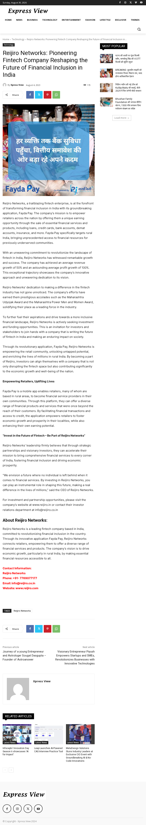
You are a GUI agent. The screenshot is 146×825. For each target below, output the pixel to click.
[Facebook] (120, 3)
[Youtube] (141, 3)
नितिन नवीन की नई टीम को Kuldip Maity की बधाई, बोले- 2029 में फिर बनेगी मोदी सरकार (128, 87)
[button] (138, 29)
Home (6, 39)
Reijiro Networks (22, 610)
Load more (120, 117)
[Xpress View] (5, 85)
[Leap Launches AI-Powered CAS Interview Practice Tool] (48, 734)
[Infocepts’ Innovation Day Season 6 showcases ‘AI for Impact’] (17, 734)
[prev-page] (5, 770)
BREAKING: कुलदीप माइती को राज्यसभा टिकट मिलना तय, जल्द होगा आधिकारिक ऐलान (128, 73)
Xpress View (17, 84)
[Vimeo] (136, 3)
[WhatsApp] (56, 95)
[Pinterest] (47, 95)
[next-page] (11, 770)
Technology (18, 39)
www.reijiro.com (27, 588)
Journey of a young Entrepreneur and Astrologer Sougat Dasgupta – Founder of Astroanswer (24, 655)
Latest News (10, 742)
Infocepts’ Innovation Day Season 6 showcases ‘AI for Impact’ (16, 751)
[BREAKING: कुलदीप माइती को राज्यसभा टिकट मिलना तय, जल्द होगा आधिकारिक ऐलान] (106, 73)
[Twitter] (131, 3)
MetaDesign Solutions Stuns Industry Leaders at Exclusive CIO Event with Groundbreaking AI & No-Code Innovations (79, 754)
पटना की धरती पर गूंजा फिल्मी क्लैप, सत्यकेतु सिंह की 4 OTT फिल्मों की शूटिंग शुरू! (127, 58)
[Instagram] (125, 3)
